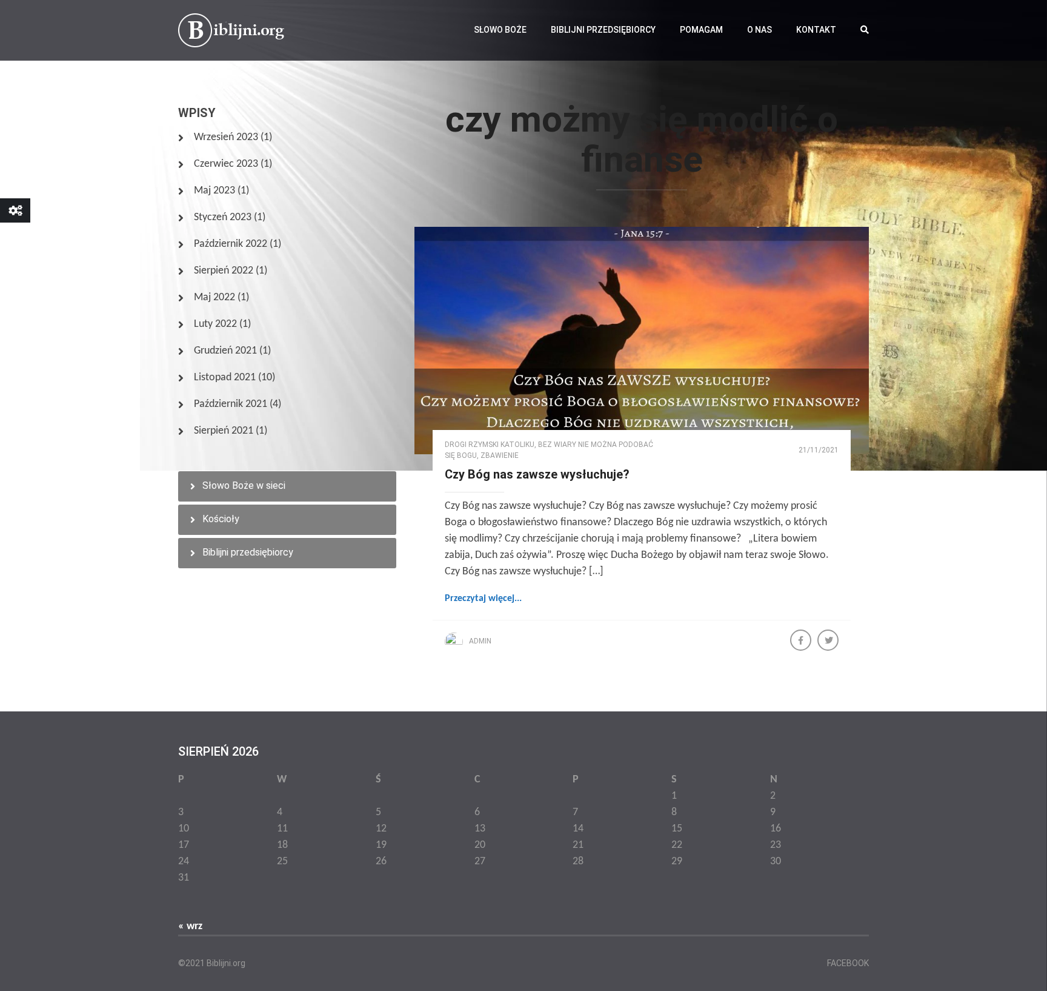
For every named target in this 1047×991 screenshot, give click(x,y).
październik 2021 (230, 404)
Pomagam (701, 30)
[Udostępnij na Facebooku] (802, 641)
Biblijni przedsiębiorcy (603, 30)
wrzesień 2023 (226, 137)
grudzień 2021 (225, 351)
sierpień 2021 (223, 431)
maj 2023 (214, 191)
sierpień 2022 (223, 271)
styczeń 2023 (222, 217)
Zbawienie (499, 455)
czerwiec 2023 (226, 164)
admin (480, 641)
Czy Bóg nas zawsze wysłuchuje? (537, 474)
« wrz (190, 926)
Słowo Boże (500, 30)
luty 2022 (215, 324)
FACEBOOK (848, 963)
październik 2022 (230, 244)
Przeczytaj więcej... (483, 598)
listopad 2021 (225, 377)
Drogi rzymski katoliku (489, 444)
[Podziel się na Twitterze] (829, 641)
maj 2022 (214, 297)
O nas (759, 30)
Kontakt (816, 30)
